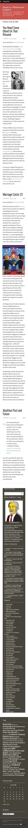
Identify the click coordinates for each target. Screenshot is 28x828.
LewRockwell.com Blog (12, 678)
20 (16, 796)
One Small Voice (10, 696)
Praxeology (7, 761)
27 (16, 799)
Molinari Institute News (13, 689)
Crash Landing (10, 639)
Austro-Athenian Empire (13, 8)
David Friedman (10, 641)
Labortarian (8, 746)
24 (7, 799)
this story (22, 206)
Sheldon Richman (11, 706)
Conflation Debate (17, 734)
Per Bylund (9, 699)
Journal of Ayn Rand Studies (14, 666)
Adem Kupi (9, 604)
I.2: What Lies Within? (13, 596)
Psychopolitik (10, 701)
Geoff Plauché (10, 650)
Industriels (13, 743)
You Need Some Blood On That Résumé (11, 31)
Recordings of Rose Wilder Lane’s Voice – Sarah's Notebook (13, 553)
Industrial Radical (11, 660)
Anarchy (7, 724)
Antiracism (16, 726)
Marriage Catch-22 (13, 194)
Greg (7, 574)
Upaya (8, 710)
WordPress (10, 824)
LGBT (10, 753)
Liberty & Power (18, 42)
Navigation (6, 1)
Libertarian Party (11, 682)
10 (7, 794)
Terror (6, 769)
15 (22, 794)
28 (19, 799)
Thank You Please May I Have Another (13, 770)
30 (4, 801)
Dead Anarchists (10, 645)
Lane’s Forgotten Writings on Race (13, 555)
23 (4, 799)
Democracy (8, 736)
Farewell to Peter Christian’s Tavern (12, 575)
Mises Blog (9, 687)
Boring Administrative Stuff (11, 729)
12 (13, 794)
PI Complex (21, 759)
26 (13, 799)
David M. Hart (10, 643)
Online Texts (15, 756)
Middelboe (17, 753)
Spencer (16, 767)
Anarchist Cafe (10, 620)
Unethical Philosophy (15, 775)
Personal (13, 758)
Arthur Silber (9, 623)
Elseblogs (16, 737)
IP (19, 742)
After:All (8, 606)
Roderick (6, 38)
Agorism (8, 608)
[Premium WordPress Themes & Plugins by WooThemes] (22, 824)
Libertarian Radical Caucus (13, 683)
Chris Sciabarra (10, 636)
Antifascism (15, 724)
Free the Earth (11, 741)
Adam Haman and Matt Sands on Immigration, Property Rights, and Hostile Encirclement (14, 580)
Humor (6, 742)
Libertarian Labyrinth (12, 680)
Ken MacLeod (10, 669)
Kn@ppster (9, 673)
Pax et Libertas (10, 697)
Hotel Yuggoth (10, 657)
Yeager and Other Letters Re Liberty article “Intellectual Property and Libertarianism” (13, 590)
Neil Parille (9, 694)
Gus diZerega (10, 653)
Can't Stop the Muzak (13, 731)
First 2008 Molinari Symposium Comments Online (13, 571)
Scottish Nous (10, 704)
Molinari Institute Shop (13, 690)
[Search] (22, 493)
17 (7, 796)
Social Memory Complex (13, 708)
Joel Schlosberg (10, 662)
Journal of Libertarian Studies (14, 668)
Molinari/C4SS (9, 754)
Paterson (5, 759)
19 (13, 796)
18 (10, 796)
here (20, 536)
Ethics (6, 738)
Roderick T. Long (11, 548)
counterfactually (8, 151)
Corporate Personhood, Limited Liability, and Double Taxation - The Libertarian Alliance (12, 569)
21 (19, 796)
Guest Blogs (19, 741)
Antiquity (7, 726)
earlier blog (7, 541)
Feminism (13, 738)
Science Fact (7, 765)
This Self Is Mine (9, 593)
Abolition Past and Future (12, 412)
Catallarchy (9, 630)
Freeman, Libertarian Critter (14, 646)
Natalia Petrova (10, 692)
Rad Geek (8, 703)
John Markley (10, 664)
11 (10, 794)
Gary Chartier (10, 648)
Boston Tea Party (11, 627)
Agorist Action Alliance (12, 609)
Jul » (8, 804)
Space (12, 767)
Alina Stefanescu (11, 611)
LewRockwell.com (11, 676)
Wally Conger (10, 711)
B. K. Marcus (9, 625)
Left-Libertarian (9, 749)
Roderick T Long (10, 559)
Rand (15, 761)
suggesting (8, 132)
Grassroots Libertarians (13, 652)
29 (22, 799)
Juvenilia (15, 745)
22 (22, 796)
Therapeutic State (8, 773)
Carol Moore (9, 629)
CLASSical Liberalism (12, 638)
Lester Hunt (9, 675)
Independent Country (12, 659)
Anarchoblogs (10, 622)
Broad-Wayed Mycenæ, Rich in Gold (12, 585)
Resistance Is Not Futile (12, 763)
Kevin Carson (10, 671)
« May (4, 804)
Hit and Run (9, 655)
